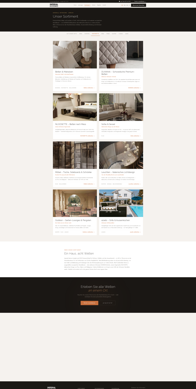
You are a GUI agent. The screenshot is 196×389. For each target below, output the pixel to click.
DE (122, 5)
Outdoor (121, 33)
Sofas (102, 33)
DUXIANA (87, 33)
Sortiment (87, 5)
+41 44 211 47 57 (107, 303)
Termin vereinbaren (89, 303)
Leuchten (114, 33)
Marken (93, 5)
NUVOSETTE (95, 33)
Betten (80, 33)
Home (75, 5)
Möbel (108, 33)
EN (124, 5)
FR (127, 5)
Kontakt (104, 5)
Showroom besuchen (138, 5)
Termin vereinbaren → (140, 1)
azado (126, 33)
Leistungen (80, 5)
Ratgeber (99, 5)
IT (129, 5)
